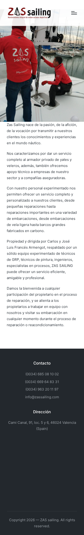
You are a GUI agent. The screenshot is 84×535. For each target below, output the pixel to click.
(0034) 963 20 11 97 (42, 389)
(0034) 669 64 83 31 (42, 382)
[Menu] (74, 13)
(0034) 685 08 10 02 (42, 374)
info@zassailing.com (42, 397)
